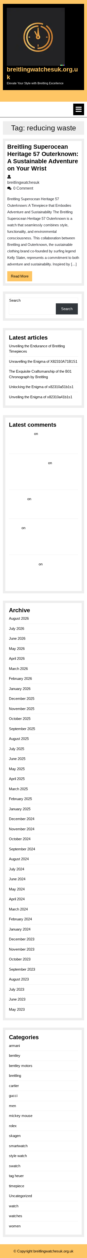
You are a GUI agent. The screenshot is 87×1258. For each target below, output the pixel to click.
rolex (13, 1126)
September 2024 (22, 849)
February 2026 (20, 678)
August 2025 (19, 739)
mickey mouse (20, 1116)
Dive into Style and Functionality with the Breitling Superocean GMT (37, 506)
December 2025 (21, 699)
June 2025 (17, 759)
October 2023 (19, 959)
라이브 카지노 (21, 434)
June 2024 (17, 879)
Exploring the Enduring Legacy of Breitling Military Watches (40, 441)
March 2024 (18, 909)
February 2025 (20, 799)
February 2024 (20, 919)
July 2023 (16, 989)
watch (13, 1206)
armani (14, 1046)
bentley (14, 1055)
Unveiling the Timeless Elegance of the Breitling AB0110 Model (38, 571)
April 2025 (17, 779)
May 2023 (17, 1009)
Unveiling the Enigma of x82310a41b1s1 (40, 397)
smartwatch (18, 1146)
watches (15, 1216)
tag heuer (16, 1176)
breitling (15, 1075)
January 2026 (19, 689)
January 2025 (19, 809)
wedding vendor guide (28, 463)
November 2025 (21, 709)
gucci (13, 1096)
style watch (18, 1156)
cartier (14, 1086)
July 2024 (16, 869)
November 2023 (21, 949)
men (12, 1106)
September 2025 (22, 729)
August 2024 (19, 859)
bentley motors (20, 1066)
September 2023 (22, 969)
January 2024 (19, 929)
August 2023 (19, 979)
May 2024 (17, 889)
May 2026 (17, 649)
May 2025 (17, 769)
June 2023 (17, 999)
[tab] (78, 109)
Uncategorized (20, 1196)
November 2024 (21, 829)
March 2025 (18, 789)
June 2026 (17, 638)
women (15, 1226)
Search (15, 300)
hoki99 (15, 528)
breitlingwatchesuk (39, 182)
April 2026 (17, 658)
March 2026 (18, 669)
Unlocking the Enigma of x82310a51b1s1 (41, 387)
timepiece (16, 1186)
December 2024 (21, 819)
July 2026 (16, 628)
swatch (14, 1166)
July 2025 (16, 749)
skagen (15, 1136)
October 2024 (19, 839)
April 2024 (17, 899)
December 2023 (21, 939)
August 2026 (19, 618)
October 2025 (19, 719)
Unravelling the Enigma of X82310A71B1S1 (43, 361)
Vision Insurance (23, 564)
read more (17, 499)
